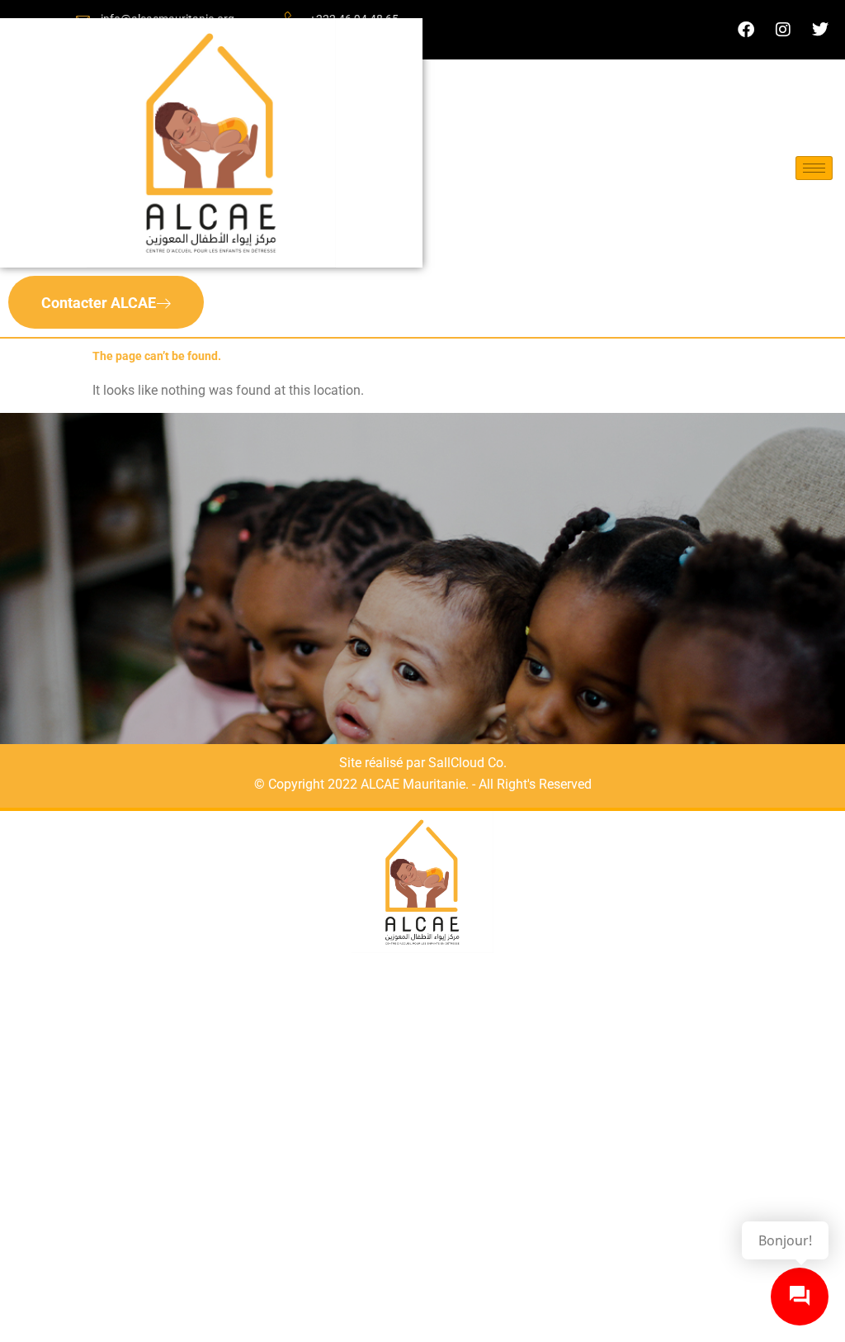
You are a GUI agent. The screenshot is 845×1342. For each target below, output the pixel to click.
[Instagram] (783, 29)
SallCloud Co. (467, 763)
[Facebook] (745, 29)
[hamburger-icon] (814, 168)
